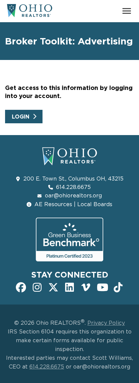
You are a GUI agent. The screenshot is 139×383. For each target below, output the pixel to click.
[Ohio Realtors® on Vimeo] (86, 287)
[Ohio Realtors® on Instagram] (37, 287)
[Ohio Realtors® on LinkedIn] (69, 287)
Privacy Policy (106, 323)
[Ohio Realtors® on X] (53, 287)
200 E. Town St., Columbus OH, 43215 (73, 178)
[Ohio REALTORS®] (29, 13)
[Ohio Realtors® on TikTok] (118, 287)
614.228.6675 (73, 187)
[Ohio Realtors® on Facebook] (21, 287)
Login (20, 117)
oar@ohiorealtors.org (73, 195)
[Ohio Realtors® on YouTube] (102, 287)
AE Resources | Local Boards (73, 204)
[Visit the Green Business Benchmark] (69, 239)
